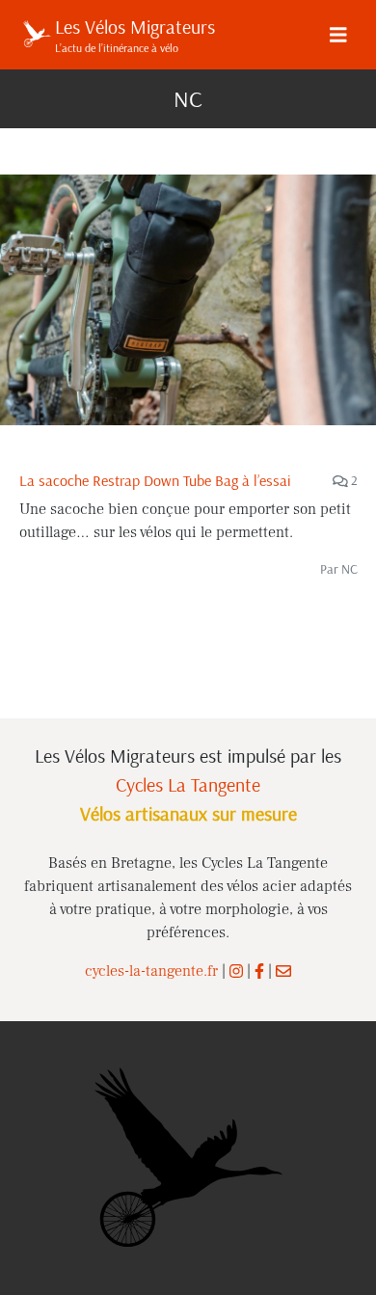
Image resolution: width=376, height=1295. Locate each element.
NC (349, 569)
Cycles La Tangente (188, 784)
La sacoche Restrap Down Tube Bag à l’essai (155, 480)
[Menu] (338, 34)
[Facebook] (259, 971)
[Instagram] (236, 971)
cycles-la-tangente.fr (151, 971)
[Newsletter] (283, 971)
